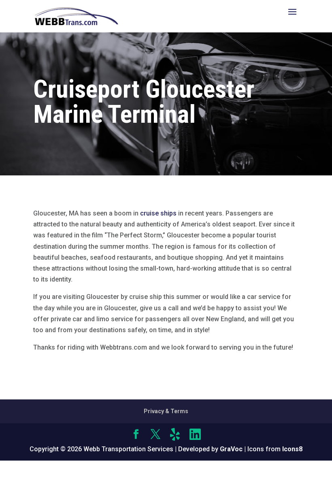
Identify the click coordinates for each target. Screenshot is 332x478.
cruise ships (158, 213)
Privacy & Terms (166, 411)
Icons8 (292, 449)
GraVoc (231, 449)
